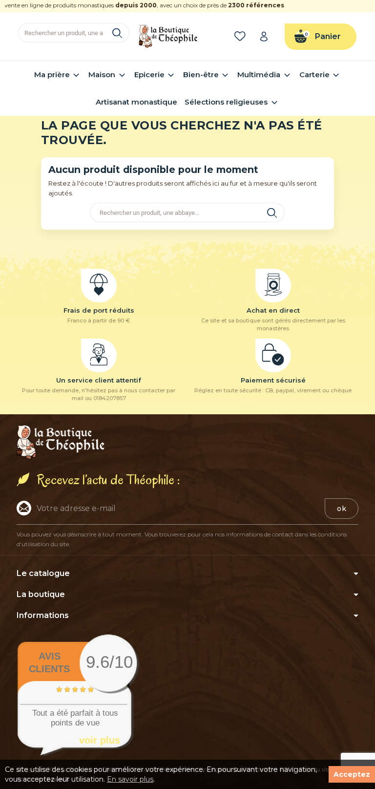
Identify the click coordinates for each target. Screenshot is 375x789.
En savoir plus (130, 779)
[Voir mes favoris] (242, 36)
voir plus (99, 740)
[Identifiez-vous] (267, 36)
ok (341, 508)
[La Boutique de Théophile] (168, 36)
